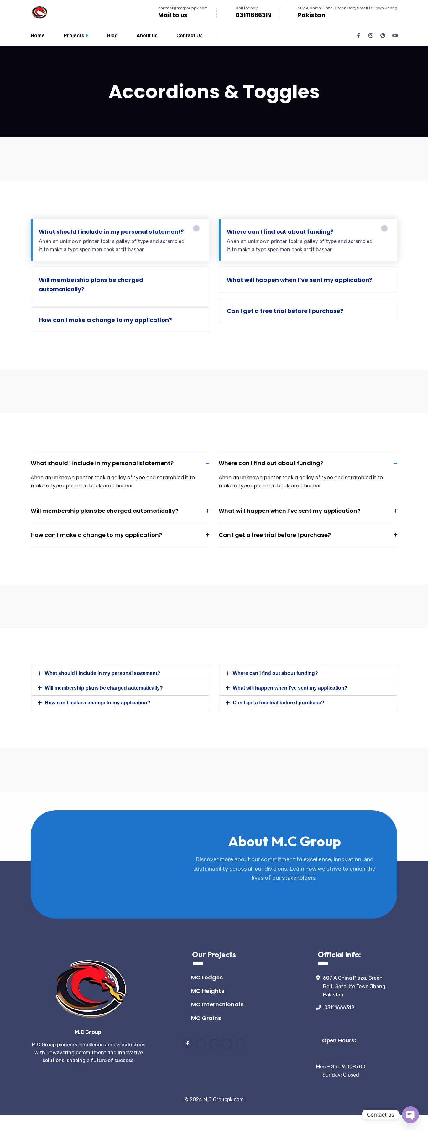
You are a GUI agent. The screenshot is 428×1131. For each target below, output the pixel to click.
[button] (120, 673)
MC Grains (206, 1018)
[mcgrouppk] (39, 12)
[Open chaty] (410, 1114)
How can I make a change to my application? (97, 702)
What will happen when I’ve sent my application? (290, 688)
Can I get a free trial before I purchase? (278, 702)
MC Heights (207, 991)
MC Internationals (217, 1004)
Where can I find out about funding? (275, 673)
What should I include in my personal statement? (102, 673)
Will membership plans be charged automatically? (104, 688)
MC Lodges (207, 977)
